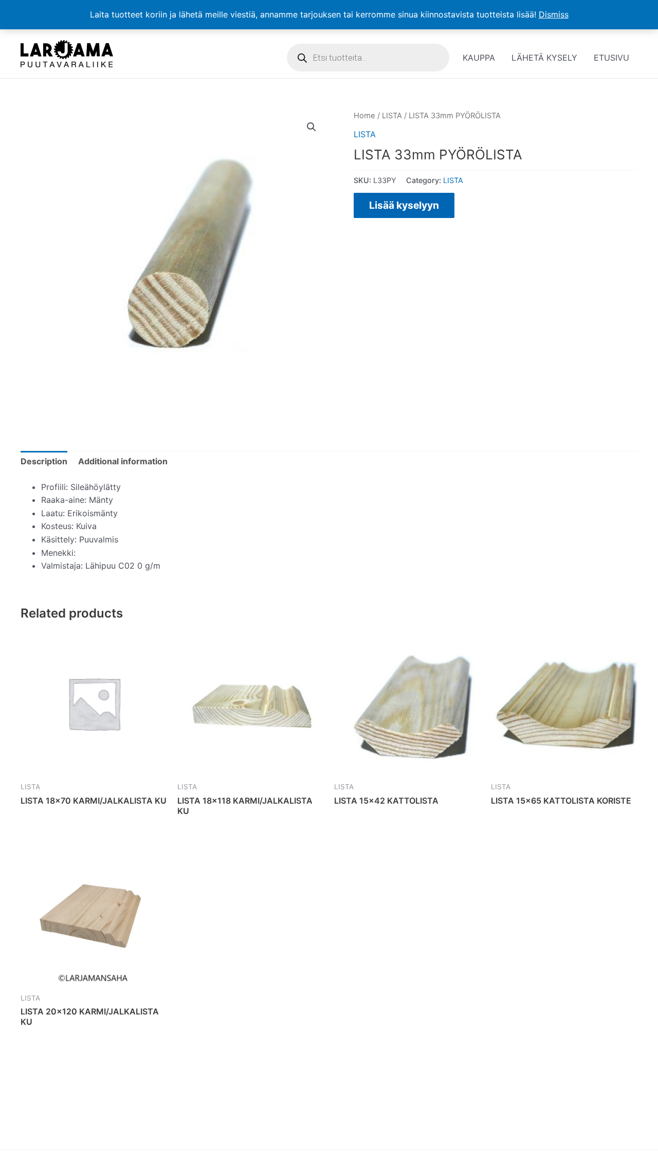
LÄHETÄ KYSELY (544, 57)
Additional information (123, 461)
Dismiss (554, 14)
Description (44, 461)
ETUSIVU (611, 57)
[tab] (44, 462)
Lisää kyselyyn (404, 205)
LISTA (392, 115)
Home (364, 115)
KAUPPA (479, 57)
